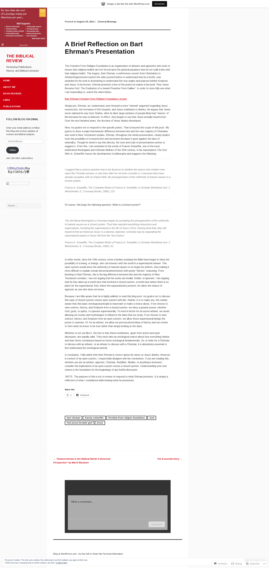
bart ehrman (73, 418)
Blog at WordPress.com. (65, 554)
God (151, 418)
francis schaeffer (94, 418)
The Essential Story (169, 459)
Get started (160, 4)
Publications (12, 106)
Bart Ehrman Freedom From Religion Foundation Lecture (96, 99)
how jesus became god (79, 423)
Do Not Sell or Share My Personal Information (100, 554)
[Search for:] (23, 205)
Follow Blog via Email (22, 119)
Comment (157, 524)
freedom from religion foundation (126, 418)
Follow (12, 150)
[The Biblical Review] (23, 46)
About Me (9, 87)
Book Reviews (12, 93)
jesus (100, 423)
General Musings (107, 21)
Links (6, 100)
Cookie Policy (61, 563)
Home (6, 80)
